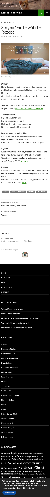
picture (24, 161)
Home (3, 273)
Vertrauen (42, 192)
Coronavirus (5, 457)
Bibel (29, 453)
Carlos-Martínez (37, 453)
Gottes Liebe (14, 463)
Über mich (5, 278)
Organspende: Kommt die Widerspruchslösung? (20, 318)
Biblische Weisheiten (9, 367)
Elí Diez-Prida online (11, 12)
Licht (9, 471)
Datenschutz (6, 287)
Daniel (13, 456)
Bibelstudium (6, 363)
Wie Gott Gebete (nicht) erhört (13, 204)
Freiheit (33, 456)
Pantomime (25, 474)
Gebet (22, 459)
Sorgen (31, 192)
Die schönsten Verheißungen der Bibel (16, 327)
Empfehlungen (7, 377)
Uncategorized (7, 423)
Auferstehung (15, 453)
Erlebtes (4, 381)
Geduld (27, 459)
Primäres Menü (47, 13)
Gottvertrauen (31, 463)
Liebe (13, 471)
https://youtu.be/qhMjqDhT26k (29, 108)
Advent (4, 453)
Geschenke (32, 459)
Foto (24, 182)
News (3, 404)
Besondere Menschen (9, 358)
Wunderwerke (7, 432)
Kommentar (6, 391)
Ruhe (38, 474)
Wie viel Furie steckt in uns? (12, 309)
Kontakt (4, 282)
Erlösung (27, 457)
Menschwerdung (34, 471)
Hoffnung (5, 468)
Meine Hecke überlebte (10, 314)
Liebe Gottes (21, 471)
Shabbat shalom (8, 23)
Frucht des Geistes (10, 459)
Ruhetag (42, 474)
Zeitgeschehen (7, 437)
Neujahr (13, 474)
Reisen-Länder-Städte (9, 414)
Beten (24, 453)
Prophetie (32, 474)
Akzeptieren (9, 493)
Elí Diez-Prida (17, 37)
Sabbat (6, 477)
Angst (5, 192)
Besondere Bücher (8, 349)
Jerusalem (13, 468)
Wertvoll (8, 213)
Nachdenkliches (7, 400)
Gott (4, 463)
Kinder (4, 471)
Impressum (5, 292)
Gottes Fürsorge (18, 192)
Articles (4, 344)
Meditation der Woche (10, 395)
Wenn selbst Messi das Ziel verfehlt (15, 323)
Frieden (40, 456)
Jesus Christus (36, 467)
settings (30, 488)
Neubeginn (5, 474)
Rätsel (3, 409)
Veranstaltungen (7, 428)
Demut (20, 456)
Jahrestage (5, 386)
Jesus (21, 468)
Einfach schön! (7, 372)
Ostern (19, 474)
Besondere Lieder (8, 354)
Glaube (39, 459)
